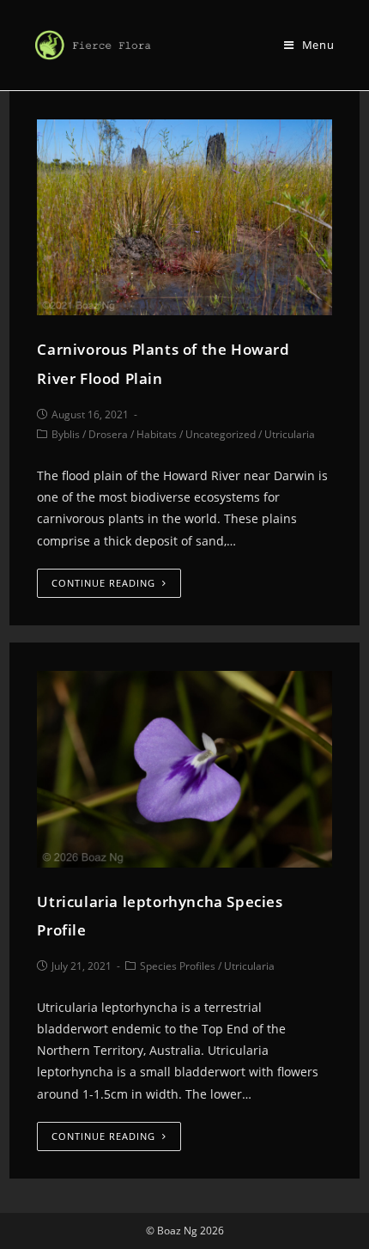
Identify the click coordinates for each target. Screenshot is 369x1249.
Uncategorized (220, 434)
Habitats (156, 434)
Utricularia (289, 434)
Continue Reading (103, 582)
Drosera (108, 434)
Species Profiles (177, 966)
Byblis (65, 434)
